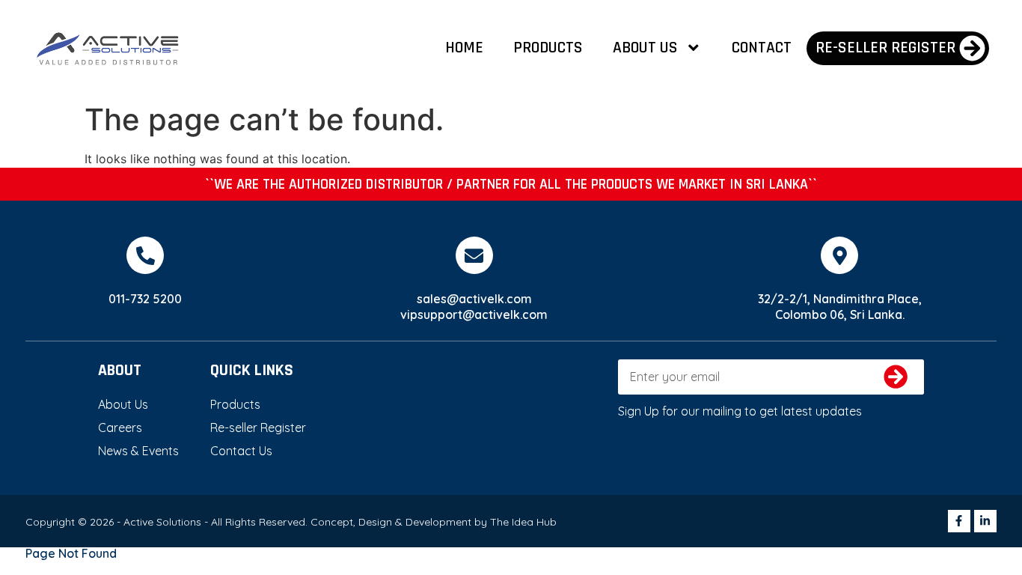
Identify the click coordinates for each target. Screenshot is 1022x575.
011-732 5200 (145, 298)
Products (548, 47)
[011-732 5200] (145, 255)
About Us (645, 47)
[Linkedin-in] (985, 521)
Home (464, 47)
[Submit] (896, 377)
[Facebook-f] (959, 521)
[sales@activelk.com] (474, 255)
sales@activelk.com (474, 298)
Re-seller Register (258, 427)
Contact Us (241, 450)
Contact (762, 47)
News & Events (138, 450)
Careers (120, 427)
